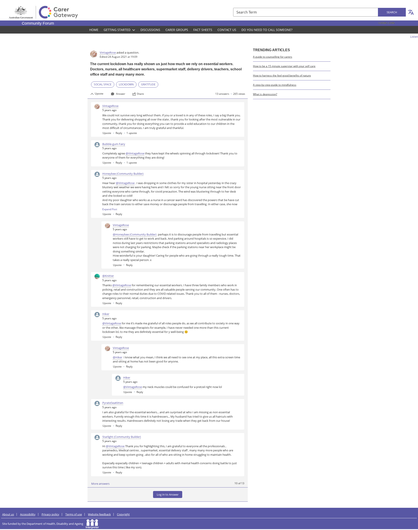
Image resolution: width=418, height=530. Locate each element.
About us (8, 514)
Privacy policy (50, 514)
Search (392, 12)
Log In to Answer (168, 494)
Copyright (123, 514)
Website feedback (99, 514)
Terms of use (73, 514)
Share (140, 94)
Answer (120, 94)
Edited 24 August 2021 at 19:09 (118, 57)
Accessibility (27, 514)
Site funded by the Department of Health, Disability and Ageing (44, 524)
